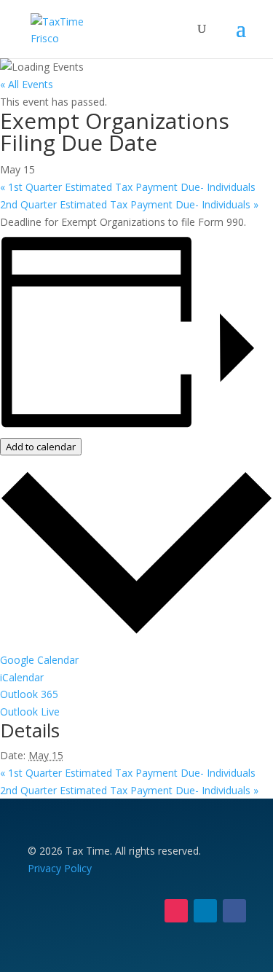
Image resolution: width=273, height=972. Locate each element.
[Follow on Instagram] (176, 910)
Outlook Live (30, 711)
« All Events (26, 84)
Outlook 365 (29, 694)
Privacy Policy (60, 868)
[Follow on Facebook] (234, 910)
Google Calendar (39, 660)
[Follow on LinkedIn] (205, 910)
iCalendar (22, 677)
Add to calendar (41, 446)
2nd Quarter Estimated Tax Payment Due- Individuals (129, 204)
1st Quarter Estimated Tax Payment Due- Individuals (128, 187)
